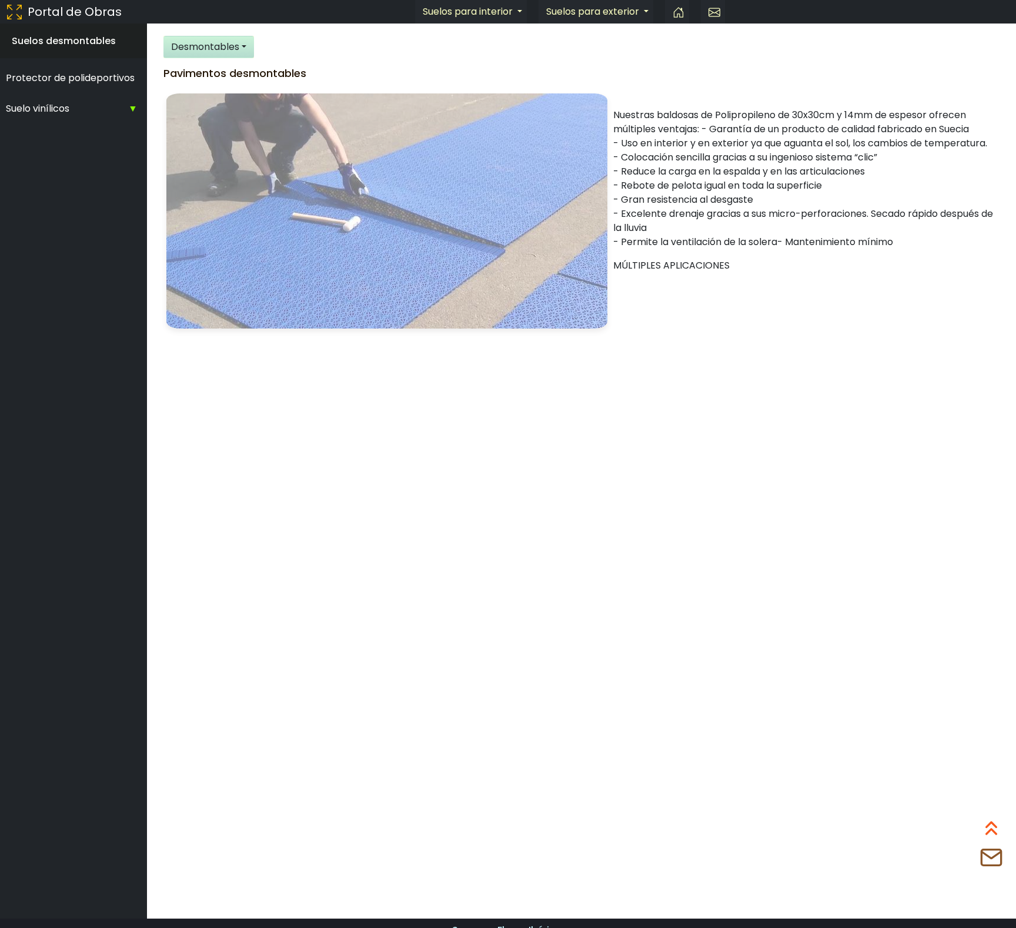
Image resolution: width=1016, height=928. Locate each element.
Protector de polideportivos (70, 78)
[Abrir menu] (14, 11)
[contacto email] (713, 12)
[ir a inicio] (677, 12)
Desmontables (205, 46)
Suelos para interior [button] (469, 11)
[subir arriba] (991, 831)
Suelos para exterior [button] (593, 11)
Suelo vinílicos (37, 108)
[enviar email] (991, 860)
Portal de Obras (75, 12)
